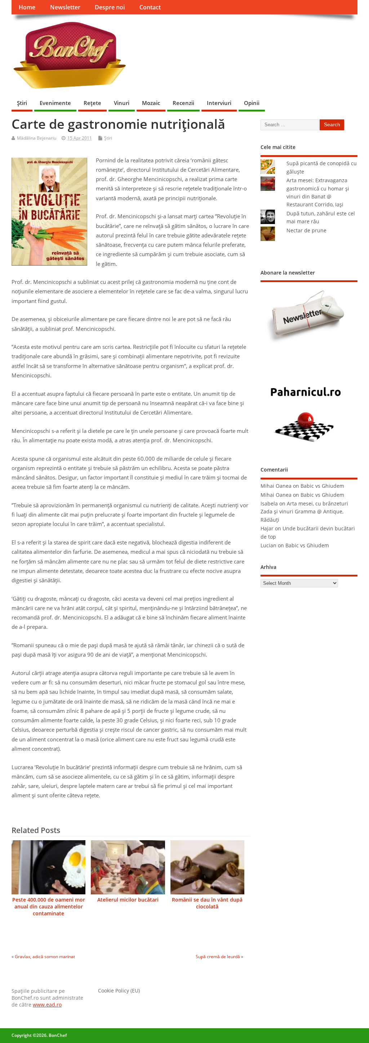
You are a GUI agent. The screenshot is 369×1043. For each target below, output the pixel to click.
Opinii (251, 102)
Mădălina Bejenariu (36, 138)
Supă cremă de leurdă (218, 957)
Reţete (92, 102)
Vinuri (121, 102)
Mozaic (151, 102)
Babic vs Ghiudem (322, 486)
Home (27, 7)
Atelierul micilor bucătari (128, 900)
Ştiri (22, 102)
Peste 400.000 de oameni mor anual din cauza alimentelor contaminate (48, 907)
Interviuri (219, 102)
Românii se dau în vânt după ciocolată (207, 903)
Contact (150, 7)
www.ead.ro (47, 1005)
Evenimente (55, 102)
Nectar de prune (306, 230)
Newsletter (65, 7)
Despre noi (110, 7)
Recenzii (183, 102)
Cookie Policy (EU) (119, 990)
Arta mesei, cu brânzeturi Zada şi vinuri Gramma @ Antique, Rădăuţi (304, 511)
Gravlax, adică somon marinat (45, 957)
